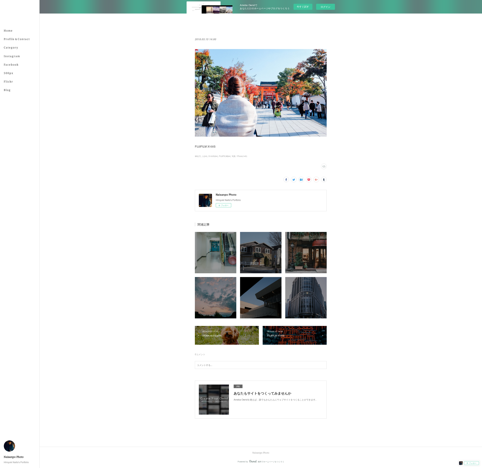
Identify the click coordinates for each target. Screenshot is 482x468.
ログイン (325, 6)
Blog (7, 90)
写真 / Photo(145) (239, 156)
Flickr (8, 81)
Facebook (11, 64)
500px (8, 73)
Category (11, 47)
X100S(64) (213, 156)
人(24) (204, 156)
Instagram (12, 56)
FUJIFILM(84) (225, 156)
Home (8, 30)
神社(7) (198, 156)
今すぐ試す (303, 6)
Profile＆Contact (17, 39)
